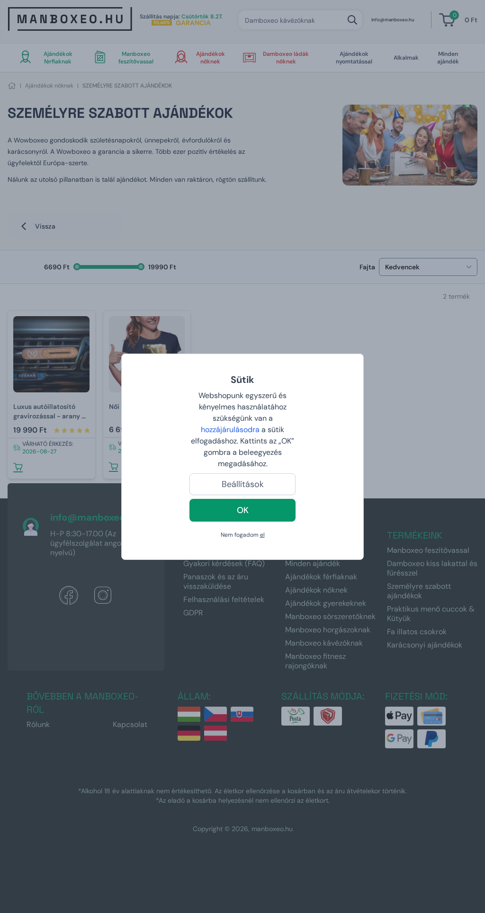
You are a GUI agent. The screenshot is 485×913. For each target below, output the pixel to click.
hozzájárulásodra (231, 429)
